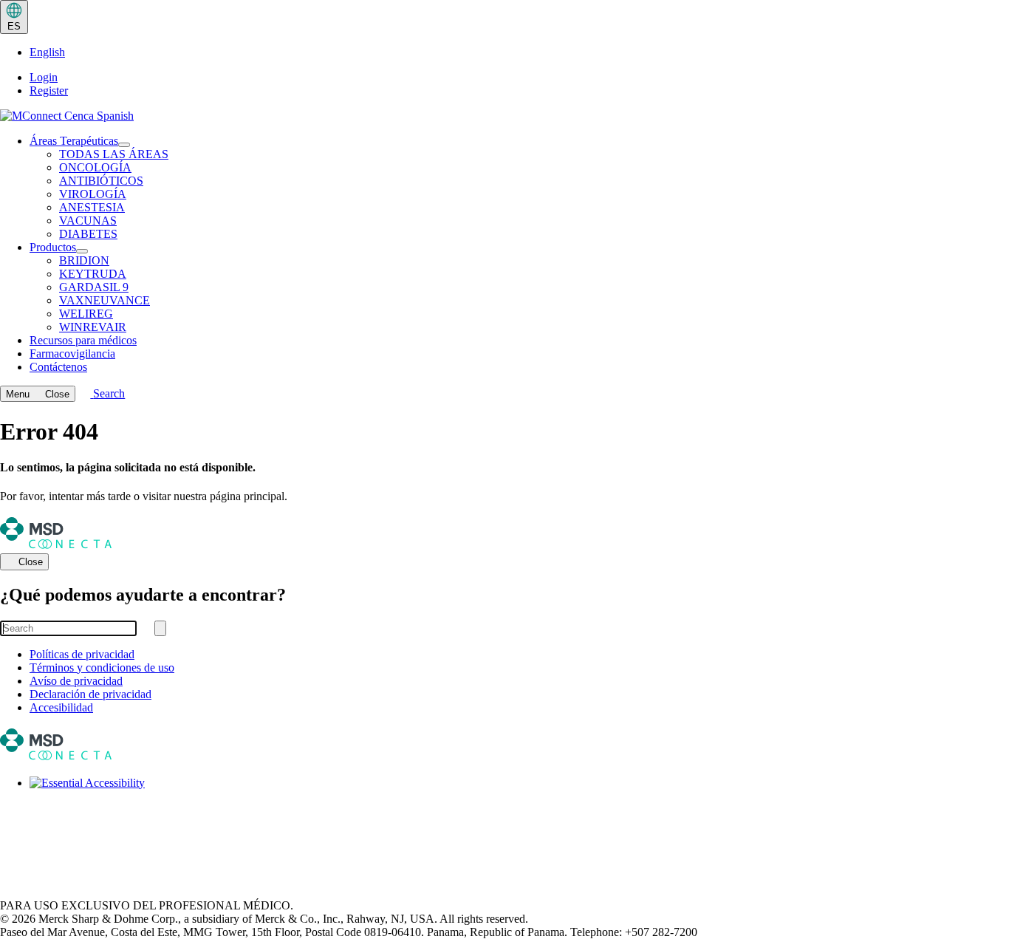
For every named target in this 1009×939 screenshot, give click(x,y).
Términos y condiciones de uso (102, 667)
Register (49, 90)
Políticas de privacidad (82, 654)
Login (44, 77)
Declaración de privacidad (90, 694)
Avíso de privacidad (76, 681)
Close (30, 562)
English (47, 52)
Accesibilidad (61, 707)
